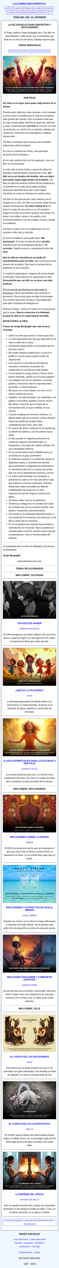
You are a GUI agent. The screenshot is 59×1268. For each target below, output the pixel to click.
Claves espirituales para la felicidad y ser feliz (29, 762)
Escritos (49, 8)
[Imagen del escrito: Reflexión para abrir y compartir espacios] (29, 972)
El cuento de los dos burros (29, 1057)
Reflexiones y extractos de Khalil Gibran (29, 908)
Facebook (28, 1243)
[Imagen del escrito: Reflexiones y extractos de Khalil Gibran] (29, 902)
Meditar (25, 13)
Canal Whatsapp (38, 1240)
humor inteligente (29, 629)
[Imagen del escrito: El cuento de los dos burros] (29, 1052)
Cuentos (18, 8)
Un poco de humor (30, 623)
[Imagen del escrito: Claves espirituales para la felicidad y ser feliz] (29, 756)
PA (7, 8)
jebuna (29, 842)
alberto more (29, 985)
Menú (33, 13)
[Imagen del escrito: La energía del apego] (29, 1189)
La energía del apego (29, 1194)
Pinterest (40, 1243)
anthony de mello (29, 1200)
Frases (28, 8)
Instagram (24, 1247)
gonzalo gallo (29, 769)
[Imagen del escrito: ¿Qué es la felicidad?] (29, 685)
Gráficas (42, 13)
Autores (38, 8)
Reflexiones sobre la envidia (29, 837)
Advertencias (25, 1253)
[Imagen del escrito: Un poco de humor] (29, 618)
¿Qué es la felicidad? (29, 690)
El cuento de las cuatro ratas (29, 1124)
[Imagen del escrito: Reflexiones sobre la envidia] (29, 832)
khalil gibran (29, 915)
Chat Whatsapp (20, 1240)
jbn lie (29, 1129)
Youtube (35, 1247)
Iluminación (13, 13)
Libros (37, 1253)
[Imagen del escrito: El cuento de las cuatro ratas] (29, 1119)
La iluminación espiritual (29, 4)
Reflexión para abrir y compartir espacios (29, 978)
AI (11, 8)
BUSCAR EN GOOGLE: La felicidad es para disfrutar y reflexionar (29, 1222)
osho (29, 696)
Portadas (14, 51)
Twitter (18, 1243)
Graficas (25, 51)
